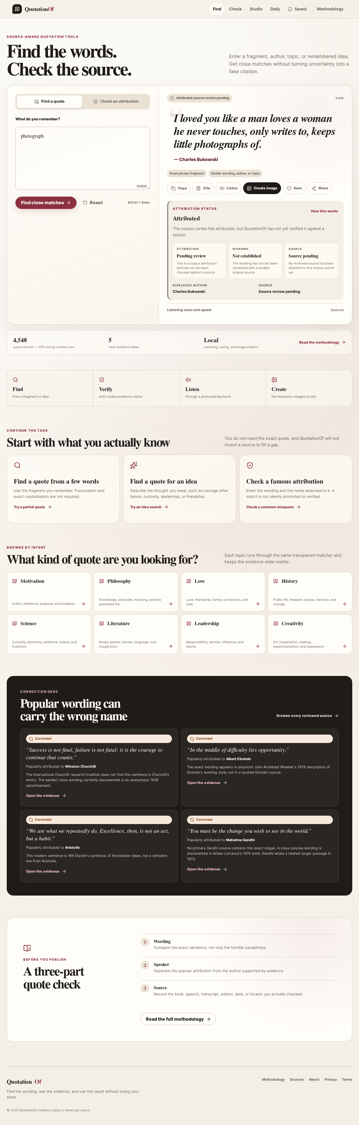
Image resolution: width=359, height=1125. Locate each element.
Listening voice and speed (255, 310)
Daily (275, 8)
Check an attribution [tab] (119, 101)
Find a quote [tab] (53, 101)
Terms (347, 1079)
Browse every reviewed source (304, 716)
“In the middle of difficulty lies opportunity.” (238, 749)
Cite (206, 188)
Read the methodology (319, 342)
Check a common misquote (270, 507)
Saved (300, 8)
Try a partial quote (29, 507)
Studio (256, 8)
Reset (96, 202)
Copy (182, 188)
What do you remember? (37, 119)
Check (235, 8)
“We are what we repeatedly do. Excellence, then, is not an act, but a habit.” (97, 834)
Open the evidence (42, 795)
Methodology (330, 8)
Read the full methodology (175, 1019)
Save (298, 188)
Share (323, 188)
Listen (232, 188)
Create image (265, 188)
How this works (324, 211)
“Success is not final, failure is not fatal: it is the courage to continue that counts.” (94, 753)
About (314, 1079)
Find (217, 8)
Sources (297, 1079)
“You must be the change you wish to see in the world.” (249, 830)
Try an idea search (146, 507)
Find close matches (42, 202)
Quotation (24, 1081)
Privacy (331, 1079)
